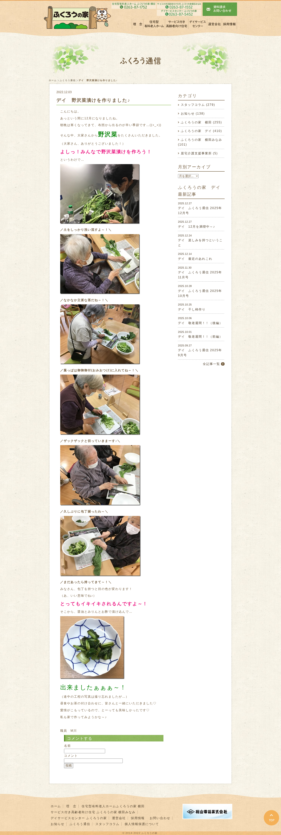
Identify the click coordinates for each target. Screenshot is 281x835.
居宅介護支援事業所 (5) (199, 153)
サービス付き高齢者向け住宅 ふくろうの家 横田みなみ (93, 812)
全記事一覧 (211, 364)
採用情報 (138, 818)
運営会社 (119, 818)
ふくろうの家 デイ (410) (201, 131)
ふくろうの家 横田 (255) (201, 122)
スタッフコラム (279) (198, 104)
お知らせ (57, 824)
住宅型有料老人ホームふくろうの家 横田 (113, 806)
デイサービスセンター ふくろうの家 (79, 818)
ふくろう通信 (68, 80)
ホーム (53, 80)
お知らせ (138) (193, 113)
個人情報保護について (142, 824)
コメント (71, 755)
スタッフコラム (107, 824)
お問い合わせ (160, 818)
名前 (67, 745)
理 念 (71, 806)
